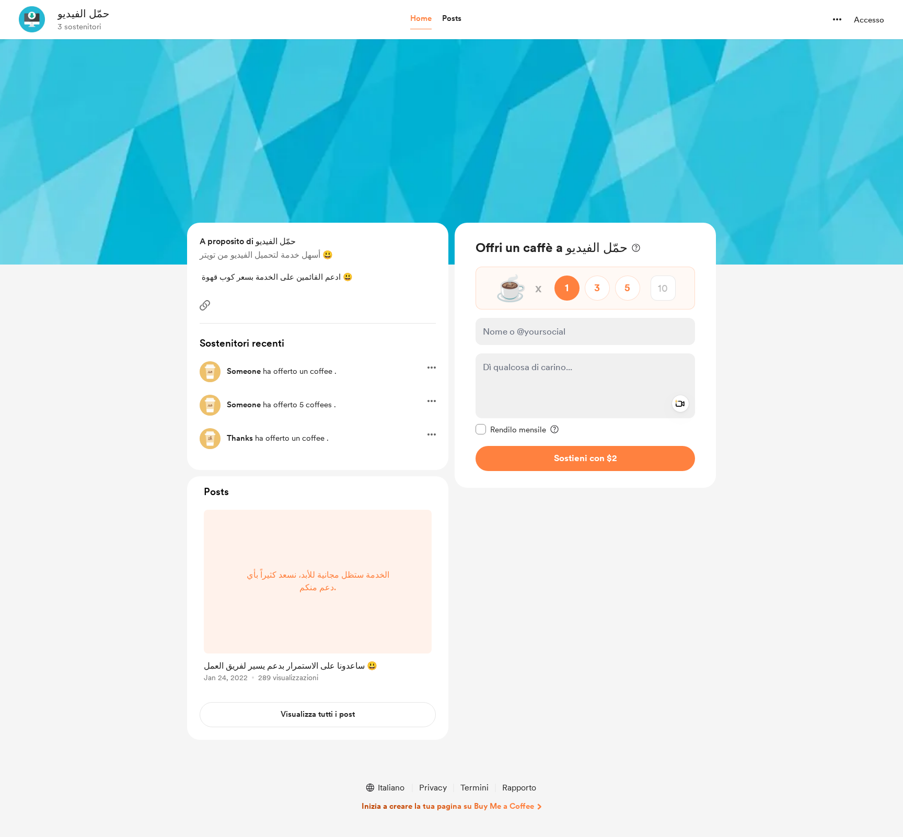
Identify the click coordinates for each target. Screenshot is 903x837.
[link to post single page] (318, 598)
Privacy (433, 788)
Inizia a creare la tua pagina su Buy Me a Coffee (448, 806)
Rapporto (519, 788)
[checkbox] (511, 429)
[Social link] (205, 305)
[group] (318, 598)
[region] (585, 355)
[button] (421, 18)
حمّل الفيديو (83, 13)
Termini (474, 788)
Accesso (869, 20)
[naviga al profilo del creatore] (32, 19)
